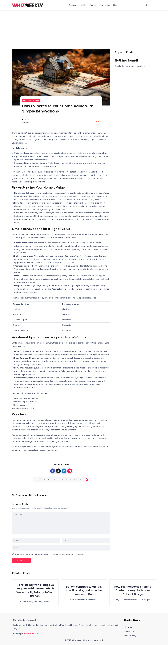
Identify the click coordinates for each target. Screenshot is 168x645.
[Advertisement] (84, 27)
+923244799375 (31, 633)
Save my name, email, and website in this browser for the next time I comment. (49, 554)
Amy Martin (26, 119)
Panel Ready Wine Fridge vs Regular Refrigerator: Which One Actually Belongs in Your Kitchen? (35, 590)
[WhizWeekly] (27, 5)
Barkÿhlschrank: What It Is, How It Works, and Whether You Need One (84, 590)
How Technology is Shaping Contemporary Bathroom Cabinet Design (132, 590)
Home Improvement (31, 100)
